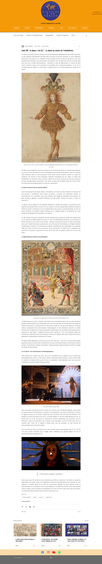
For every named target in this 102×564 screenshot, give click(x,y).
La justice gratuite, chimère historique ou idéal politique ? (25, 540)
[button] (86, 35)
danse (34, 497)
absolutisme (49, 497)
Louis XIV (41, 497)
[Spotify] (59, 552)
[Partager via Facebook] (22, 507)
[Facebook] (42, 552)
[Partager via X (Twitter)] (26, 507)
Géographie (49, 35)
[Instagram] (48, 552)
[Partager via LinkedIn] (30, 507)
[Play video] (51, 453)
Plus (73, 35)
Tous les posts (18, 35)
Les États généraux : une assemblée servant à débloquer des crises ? (49, 540)
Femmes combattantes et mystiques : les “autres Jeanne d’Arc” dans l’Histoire (76, 540)
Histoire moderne (62, 35)
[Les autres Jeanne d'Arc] (76, 530)
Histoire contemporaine (34, 35)
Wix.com (21, 557)
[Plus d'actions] (79, 46)
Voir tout (86, 520)
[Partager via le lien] (34, 507)
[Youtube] (53, 552)
